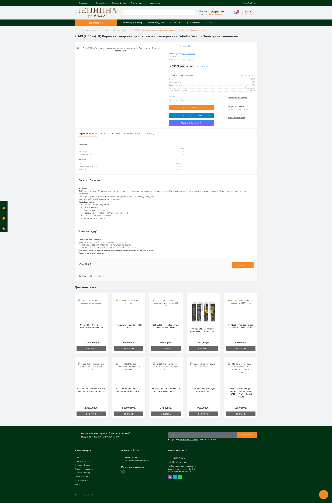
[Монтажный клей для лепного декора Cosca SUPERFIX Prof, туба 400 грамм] (241, 373)
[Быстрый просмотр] (105, 304)
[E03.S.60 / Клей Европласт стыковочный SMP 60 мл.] (241, 309)
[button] (83, 3)
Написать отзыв (243, 265)
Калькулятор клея (236, 117)
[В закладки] (105, 296)
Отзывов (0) (149, 133)
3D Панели (175, 22)
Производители (193, 22)
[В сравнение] (105, 300)
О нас (77, 457)
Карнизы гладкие (119, 30)
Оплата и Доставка (119, 3)
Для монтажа (85, 287)
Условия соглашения (84, 469)
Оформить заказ (251, 14)
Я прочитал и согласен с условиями (193, 440)
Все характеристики (246, 75)
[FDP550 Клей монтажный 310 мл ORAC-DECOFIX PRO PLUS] (166, 373)
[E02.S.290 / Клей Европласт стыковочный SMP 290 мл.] (129, 373)
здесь (117, 199)
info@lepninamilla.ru (177, 462)
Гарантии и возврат (237, 97)
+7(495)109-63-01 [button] (177, 457)
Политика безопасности (188, 440)
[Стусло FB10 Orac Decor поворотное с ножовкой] (91, 309)
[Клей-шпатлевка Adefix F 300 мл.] (129, 309)
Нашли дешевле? (204, 66)
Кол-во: (172, 96)
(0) (189, 46)
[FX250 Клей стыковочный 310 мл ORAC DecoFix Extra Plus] (91, 373)
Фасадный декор (156, 22)
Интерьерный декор (132, 22)
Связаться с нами (82, 476)
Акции (77, 484)
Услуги (209, 22)
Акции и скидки (137, 3)
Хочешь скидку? (132, 133)
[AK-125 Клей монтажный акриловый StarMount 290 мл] (203, 311)
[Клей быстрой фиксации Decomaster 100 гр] (203, 373)
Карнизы (104, 30)
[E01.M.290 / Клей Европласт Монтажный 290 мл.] (166, 309)
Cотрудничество (153, 3)
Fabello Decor (188, 54)
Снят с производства (192, 107)
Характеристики (87, 133)
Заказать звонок (215, 14)
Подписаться (247, 435)
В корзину (91, 348)
